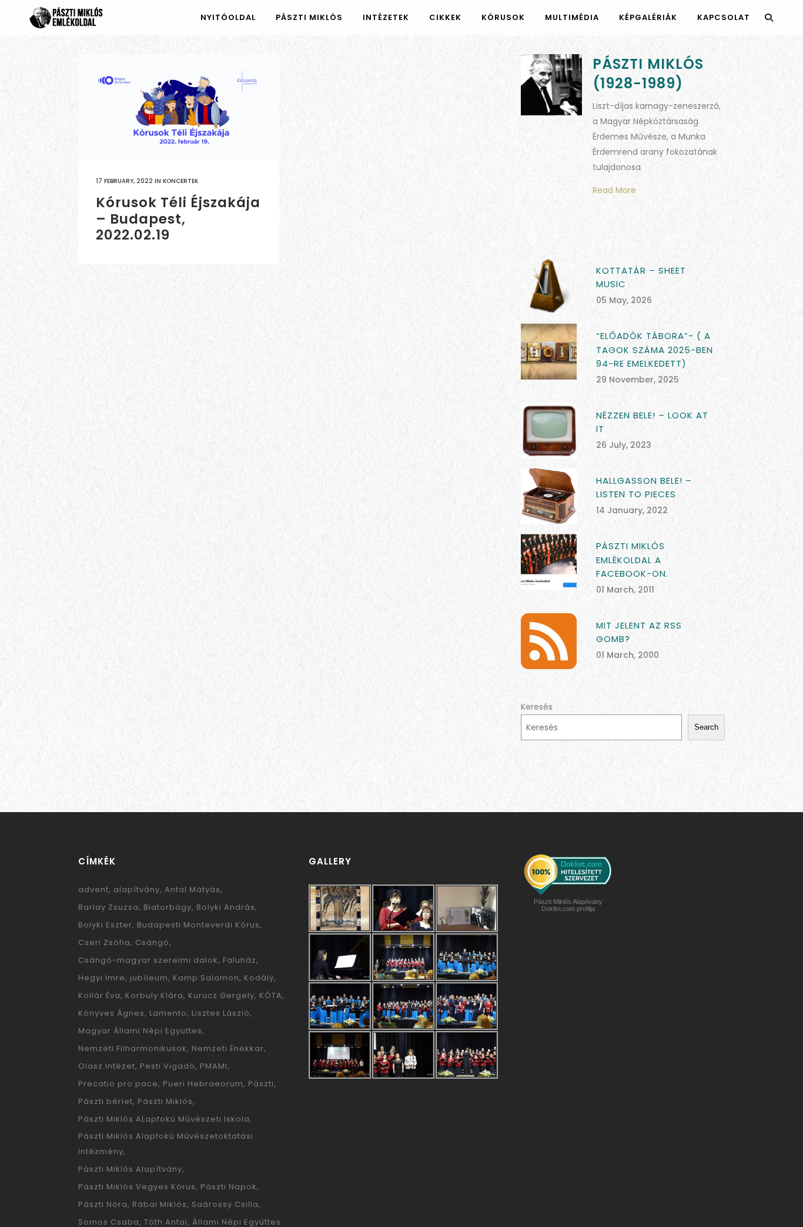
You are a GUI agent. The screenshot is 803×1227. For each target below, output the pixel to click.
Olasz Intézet (106, 1066)
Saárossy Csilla (225, 1204)
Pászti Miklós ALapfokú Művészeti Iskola (164, 1119)
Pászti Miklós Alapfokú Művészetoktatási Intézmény (165, 1143)
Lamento (168, 1013)
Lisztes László (221, 1013)
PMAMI (213, 1066)
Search (706, 727)
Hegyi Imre (101, 977)
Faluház (239, 960)
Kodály (259, 977)
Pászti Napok (228, 1186)
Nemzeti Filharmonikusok (132, 1048)
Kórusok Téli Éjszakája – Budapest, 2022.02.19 (178, 218)
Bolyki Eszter (105, 924)
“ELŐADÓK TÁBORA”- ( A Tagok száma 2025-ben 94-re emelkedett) (654, 350)
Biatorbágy (167, 907)
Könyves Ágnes (111, 1013)
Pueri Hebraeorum (203, 1083)
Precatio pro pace (118, 1083)
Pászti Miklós (165, 1101)
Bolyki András (225, 907)
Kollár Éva (99, 995)
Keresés (537, 707)
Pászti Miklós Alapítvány (130, 1169)
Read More (614, 190)
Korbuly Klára (154, 995)
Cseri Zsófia (104, 942)
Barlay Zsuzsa (108, 907)
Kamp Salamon (206, 977)
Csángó (152, 942)
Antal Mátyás (192, 889)
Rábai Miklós (159, 1204)
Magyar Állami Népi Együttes (140, 1030)
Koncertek (180, 181)
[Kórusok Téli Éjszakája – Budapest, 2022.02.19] (178, 106)
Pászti (261, 1083)
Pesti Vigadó (167, 1066)
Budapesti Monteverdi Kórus (198, 924)
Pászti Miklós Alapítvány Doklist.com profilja (568, 905)
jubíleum (149, 977)
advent (93, 889)
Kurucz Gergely (221, 995)
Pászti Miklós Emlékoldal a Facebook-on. (632, 560)
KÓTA (270, 995)
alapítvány (136, 889)
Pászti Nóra (103, 1204)
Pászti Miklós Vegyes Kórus (137, 1186)
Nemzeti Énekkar (228, 1048)
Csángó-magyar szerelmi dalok (148, 960)
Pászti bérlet (105, 1101)
